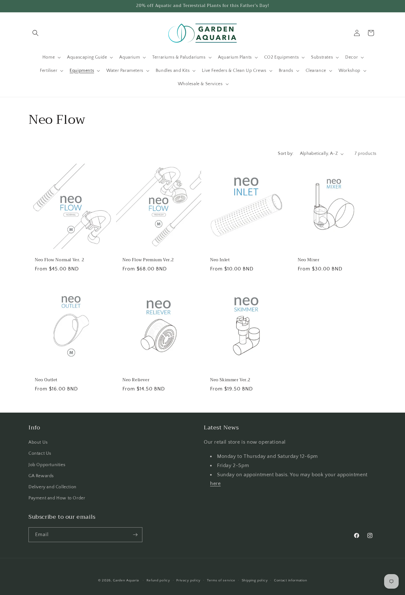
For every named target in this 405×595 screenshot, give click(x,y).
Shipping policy (255, 580)
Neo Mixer (308, 260)
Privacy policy (188, 580)
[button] (35, 33)
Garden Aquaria (126, 580)
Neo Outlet (46, 380)
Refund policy (158, 580)
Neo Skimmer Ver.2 (230, 380)
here (215, 483)
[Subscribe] (135, 534)
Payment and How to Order (56, 498)
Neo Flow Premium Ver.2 (148, 260)
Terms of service (221, 580)
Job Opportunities (46, 464)
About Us (38, 442)
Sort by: (285, 153)
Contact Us (39, 453)
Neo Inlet (220, 260)
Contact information (290, 580)
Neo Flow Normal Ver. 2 (59, 260)
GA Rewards (41, 475)
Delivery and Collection (52, 487)
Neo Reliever (135, 380)
